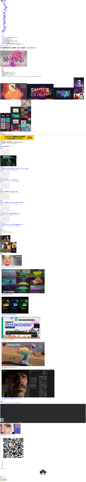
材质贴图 (4, 17)
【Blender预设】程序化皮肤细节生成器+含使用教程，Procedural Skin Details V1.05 (11, 398)
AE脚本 (1, 167)
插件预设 (3, 2)
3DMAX (4, 24)
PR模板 (4, 12)
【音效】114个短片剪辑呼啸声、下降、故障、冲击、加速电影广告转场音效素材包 (12, 202)
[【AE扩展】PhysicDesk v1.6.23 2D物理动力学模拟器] (21, 338)
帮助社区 (4, 30)
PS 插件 (4, 4)
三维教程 (4, 21)
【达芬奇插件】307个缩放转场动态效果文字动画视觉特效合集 (9, 314)
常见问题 (3, 406)
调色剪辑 (4, 20)
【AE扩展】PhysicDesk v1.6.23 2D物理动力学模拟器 (8, 339)
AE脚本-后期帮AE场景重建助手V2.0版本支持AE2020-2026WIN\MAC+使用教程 (14, 168)
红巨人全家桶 (6, 178)
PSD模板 (4, 13)
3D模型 (4, 27)
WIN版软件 (4, 28)
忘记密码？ (5, 478)
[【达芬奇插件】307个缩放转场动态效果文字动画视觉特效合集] (15, 313)
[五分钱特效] (3, 1)
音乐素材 (4, 16)
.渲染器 (5, 6)
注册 (3, 478)
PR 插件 (4, 3)
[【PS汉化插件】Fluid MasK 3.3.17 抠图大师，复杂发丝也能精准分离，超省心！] (5, 221)
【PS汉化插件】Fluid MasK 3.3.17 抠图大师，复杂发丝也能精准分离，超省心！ (11, 224)
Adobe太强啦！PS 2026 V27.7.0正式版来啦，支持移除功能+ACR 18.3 (10, 213)
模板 (2, 11)
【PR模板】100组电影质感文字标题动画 (6, 294)
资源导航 (3, 31)
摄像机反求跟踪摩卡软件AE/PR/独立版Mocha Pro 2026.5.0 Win (9, 367)
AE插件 (1, 177)
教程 (2, 19)
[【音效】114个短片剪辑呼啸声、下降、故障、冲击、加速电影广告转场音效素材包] (5, 199)
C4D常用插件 (6, 7)
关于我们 (3, 405)
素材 (2, 14)
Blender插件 (4, 26)
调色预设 (4, 9)
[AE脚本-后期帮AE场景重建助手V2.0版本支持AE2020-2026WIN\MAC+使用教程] (43, 160)
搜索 (7, 45)
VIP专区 (1, 166)
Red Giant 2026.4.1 (2, 178)
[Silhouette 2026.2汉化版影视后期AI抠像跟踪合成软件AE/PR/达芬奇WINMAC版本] (12, 265)
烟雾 (0, 144)
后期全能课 (3, 36)
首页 (1, 36)
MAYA (4, 25)
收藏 (0, 231)
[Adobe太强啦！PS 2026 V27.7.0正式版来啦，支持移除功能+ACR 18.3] (5, 210)
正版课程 (3, 411)
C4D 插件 (4, 5)
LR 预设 (6, 10)
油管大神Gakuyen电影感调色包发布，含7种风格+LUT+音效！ (9, 191)
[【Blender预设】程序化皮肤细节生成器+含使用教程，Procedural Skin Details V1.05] (28, 397)
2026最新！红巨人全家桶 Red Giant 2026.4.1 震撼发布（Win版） (9, 179)
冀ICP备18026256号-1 (16, 422)
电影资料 (4, 18)
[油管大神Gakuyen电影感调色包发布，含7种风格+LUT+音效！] (5, 188)
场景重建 (3, 167)
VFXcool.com (4, 422)
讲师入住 (3, 410)
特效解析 (4, 23)
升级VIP (4, 230)
